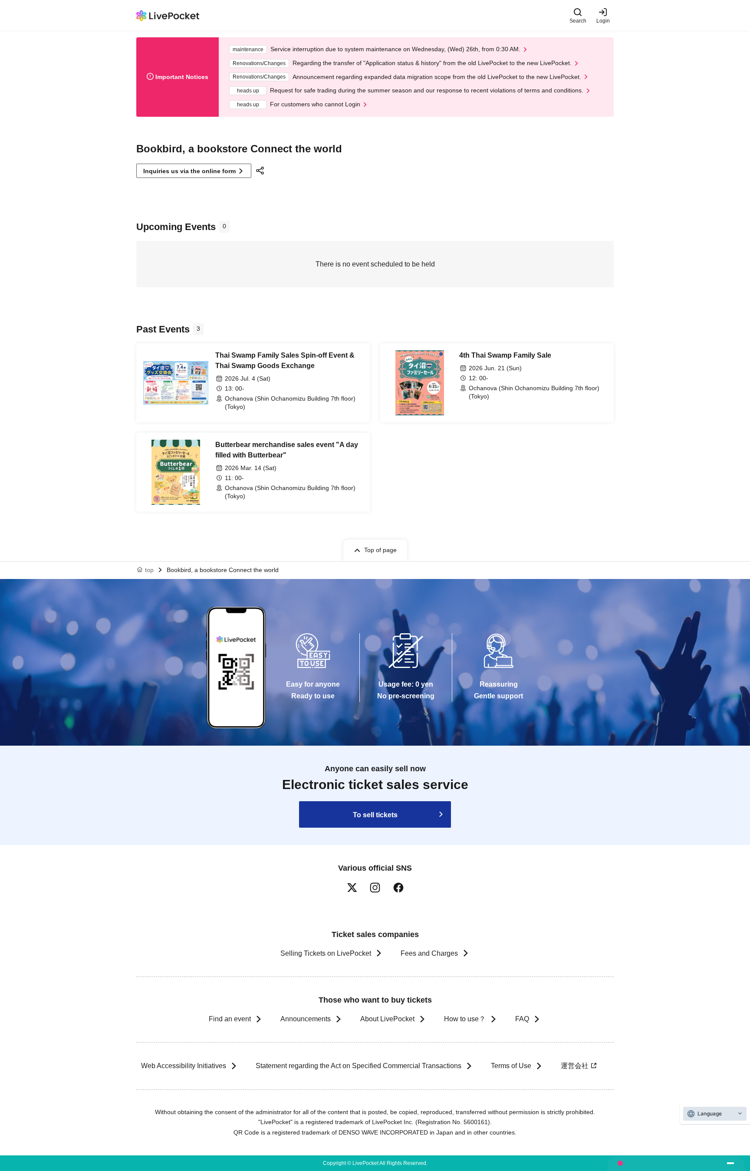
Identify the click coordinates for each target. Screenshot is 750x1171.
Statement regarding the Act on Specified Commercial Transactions (358, 1065)
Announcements (305, 1019)
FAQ (522, 1019)
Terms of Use (511, 1065)
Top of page (380, 549)
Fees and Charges (429, 953)
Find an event (230, 1019)
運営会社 (575, 1065)
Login (603, 20)
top (149, 569)
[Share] (261, 170)
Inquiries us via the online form (189, 171)
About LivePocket (387, 1019)
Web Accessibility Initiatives (183, 1065)
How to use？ (465, 1019)
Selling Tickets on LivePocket (325, 953)
